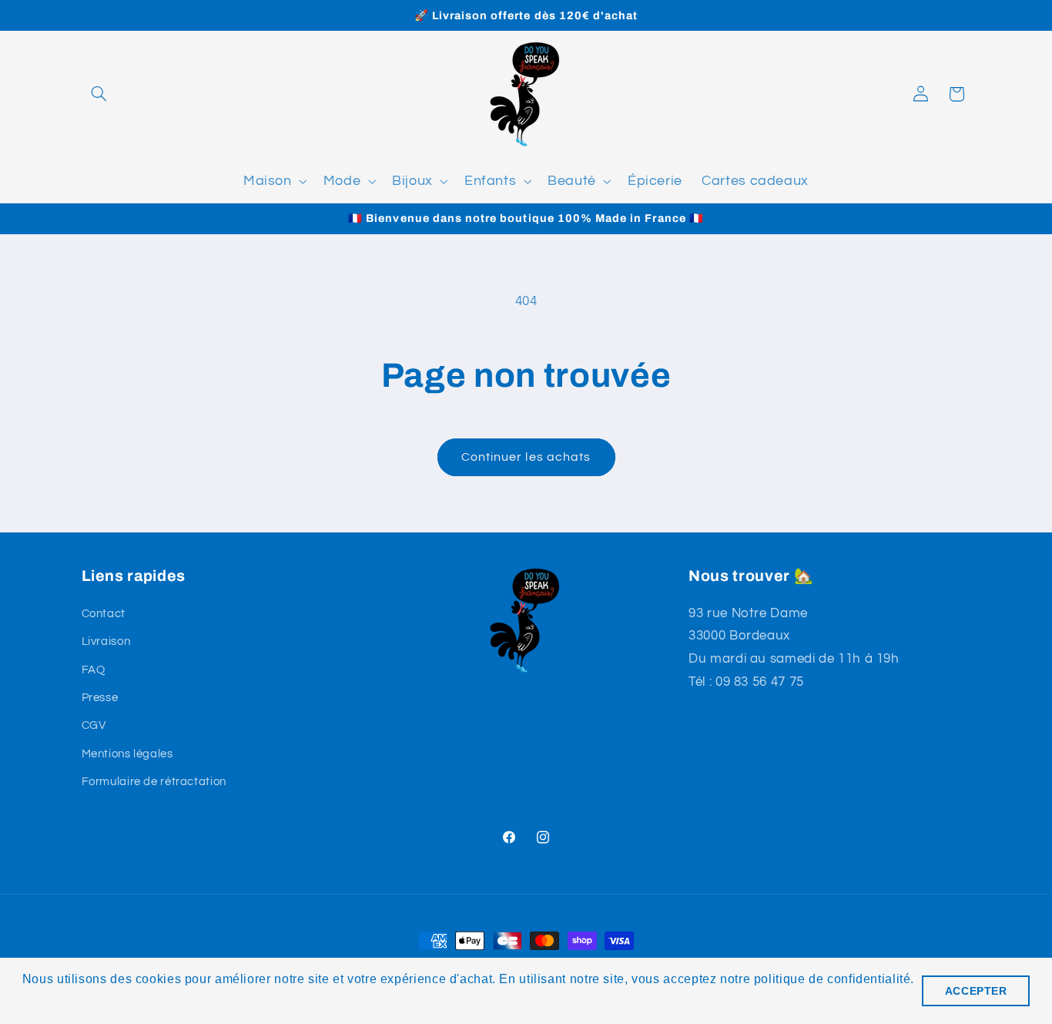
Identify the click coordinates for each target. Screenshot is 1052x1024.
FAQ (94, 670)
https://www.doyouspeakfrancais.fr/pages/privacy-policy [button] (188, 999)
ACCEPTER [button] (976, 991)
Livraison (106, 641)
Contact (104, 613)
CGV (94, 725)
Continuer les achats (526, 457)
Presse (100, 697)
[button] (99, 94)
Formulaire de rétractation (154, 781)
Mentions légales (127, 754)
